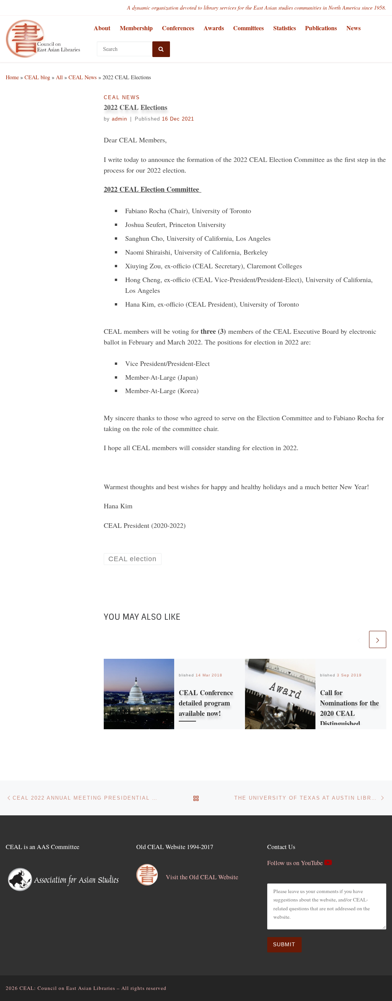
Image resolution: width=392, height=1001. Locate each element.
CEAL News (83, 77)
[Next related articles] (377, 639)
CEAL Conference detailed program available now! (206, 702)
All (59, 77)
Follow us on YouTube (295, 863)
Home (12, 77)
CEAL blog (37, 77)
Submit (284, 944)
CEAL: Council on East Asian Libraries (67, 988)
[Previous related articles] (359, 639)
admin (119, 119)
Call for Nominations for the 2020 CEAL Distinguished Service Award (349, 713)
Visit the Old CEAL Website (202, 877)
